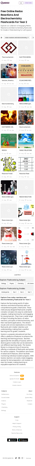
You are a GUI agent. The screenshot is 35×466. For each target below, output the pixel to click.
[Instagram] (22, 458)
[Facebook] (19, 458)
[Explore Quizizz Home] (5, 3)
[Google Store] (23, 440)
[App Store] (12, 440)
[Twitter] (16, 458)
